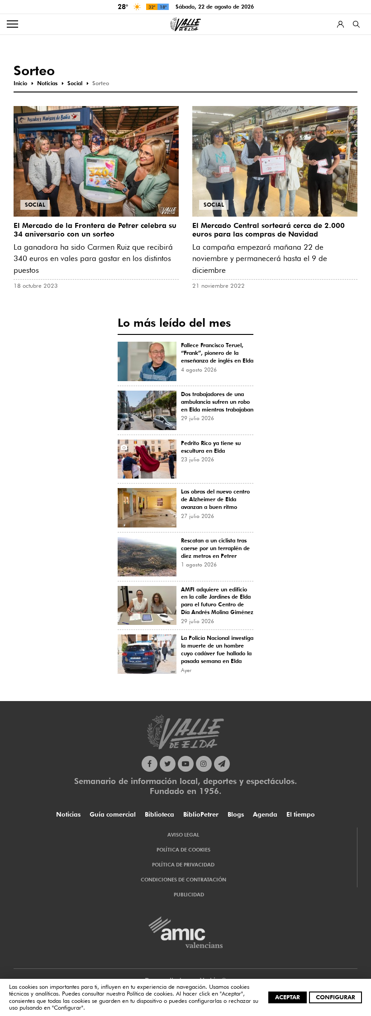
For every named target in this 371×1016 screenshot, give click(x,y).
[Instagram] (204, 764)
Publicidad (189, 894)
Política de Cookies (183, 850)
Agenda (265, 814)
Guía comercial (113, 814)
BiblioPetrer (201, 814)
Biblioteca (159, 814)
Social (35, 204)
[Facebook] (149, 764)
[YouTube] (186, 764)
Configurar (335, 997)
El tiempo (300, 814)
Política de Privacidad (183, 864)
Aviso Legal (183, 835)
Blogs (236, 814)
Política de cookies (149, 993)
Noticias (68, 814)
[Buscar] (356, 24)
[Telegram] (222, 764)
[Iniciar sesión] (340, 24)
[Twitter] (168, 764)
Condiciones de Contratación (183, 879)
